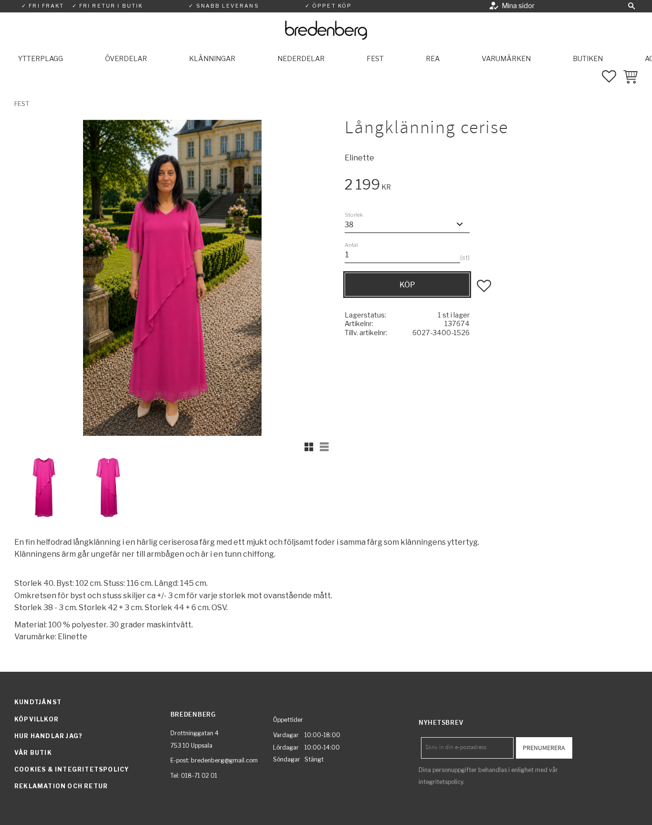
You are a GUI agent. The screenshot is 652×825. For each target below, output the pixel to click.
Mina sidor (518, 5)
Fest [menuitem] (375, 58)
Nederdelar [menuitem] (301, 58)
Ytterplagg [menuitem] (40, 58)
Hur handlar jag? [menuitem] (48, 736)
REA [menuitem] (433, 58)
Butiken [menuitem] (588, 58)
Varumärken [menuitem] (506, 58)
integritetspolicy (441, 781)
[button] (631, 6)
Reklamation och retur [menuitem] (61, 786)
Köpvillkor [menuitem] (36, 719)
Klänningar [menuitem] (212, 58)
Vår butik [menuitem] (33, 752)
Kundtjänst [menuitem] (38, 702)
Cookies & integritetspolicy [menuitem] (71, 769)
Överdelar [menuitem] (126, 58)
